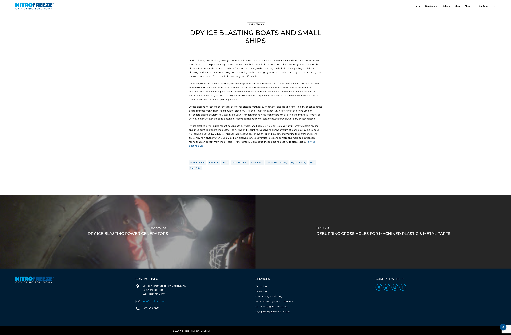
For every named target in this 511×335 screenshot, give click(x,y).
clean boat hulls (239, 162)
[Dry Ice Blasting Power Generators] (128, 232)
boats (225, 162)
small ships (195, 168)
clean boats (257, 162)
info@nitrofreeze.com (154, 301)
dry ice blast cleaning (277, 162)
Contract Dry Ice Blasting (269, 296)
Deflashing (261, 291)
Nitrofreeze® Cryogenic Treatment (274, 301)
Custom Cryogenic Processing (271, 306)
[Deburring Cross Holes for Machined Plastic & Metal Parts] (383, 232)
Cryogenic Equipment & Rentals (273, 311)
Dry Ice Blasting (256, 24)
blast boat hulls (197, 162)
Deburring (261, 286)
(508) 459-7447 (151, 308)
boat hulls (214, 162)
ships (312, 162)
